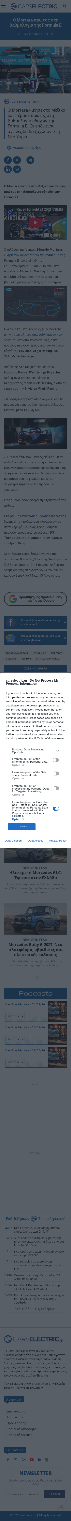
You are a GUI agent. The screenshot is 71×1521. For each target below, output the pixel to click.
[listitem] (35, 751)
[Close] (63, 681)
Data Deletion (13, 840)
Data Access (35, 840)
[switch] (56, 760)
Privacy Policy (57, 840)
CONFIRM (22, 827)
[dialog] (35, 760)
